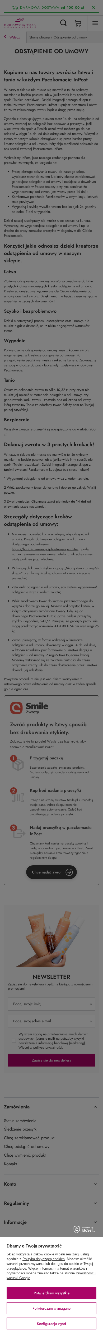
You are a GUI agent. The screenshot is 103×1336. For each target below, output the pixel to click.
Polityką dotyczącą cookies (43, 1259)
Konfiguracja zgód (51, 1323)
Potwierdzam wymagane (51, 1308)
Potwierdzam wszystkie (51, 1293)
